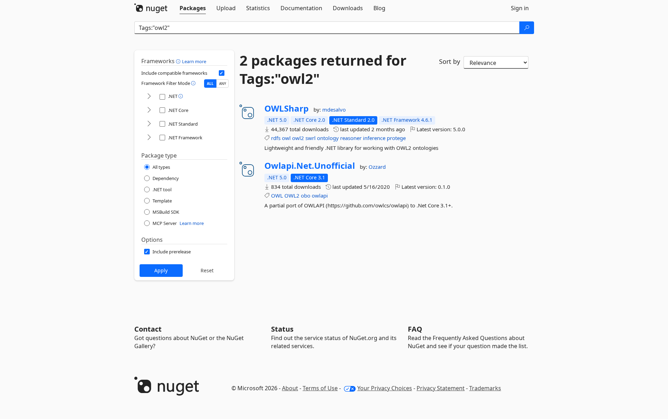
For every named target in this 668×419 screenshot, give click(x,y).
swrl (310, 137)
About (290, 388)
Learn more (194, 61)
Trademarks (485, 388)
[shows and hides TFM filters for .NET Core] (149, 110)
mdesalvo (334, 109)
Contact (148, 329)
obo (305, 195)
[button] (179, 61)
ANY (222, 83)
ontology (328, 137)
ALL (210, 83)
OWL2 (291, 195)
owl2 (298, 137)
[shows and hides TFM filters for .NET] (149, 97)
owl (286, 137)
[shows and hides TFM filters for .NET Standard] (149, 124)
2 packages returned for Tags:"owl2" (322, 69)
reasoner (351, 137)
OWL (277, 195)
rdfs (276, 137)
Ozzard (377, 166)
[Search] (526, 27)
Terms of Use (320, 388)
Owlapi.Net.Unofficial (309, 165)
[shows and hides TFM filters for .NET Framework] (149, 138)
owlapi (320, 195)
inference (374, 137)
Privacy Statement (441, 388)
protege (396, 137)
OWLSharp (286, 108)
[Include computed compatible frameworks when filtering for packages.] (221, 73)
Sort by (449, 61)
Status (282, 329)
